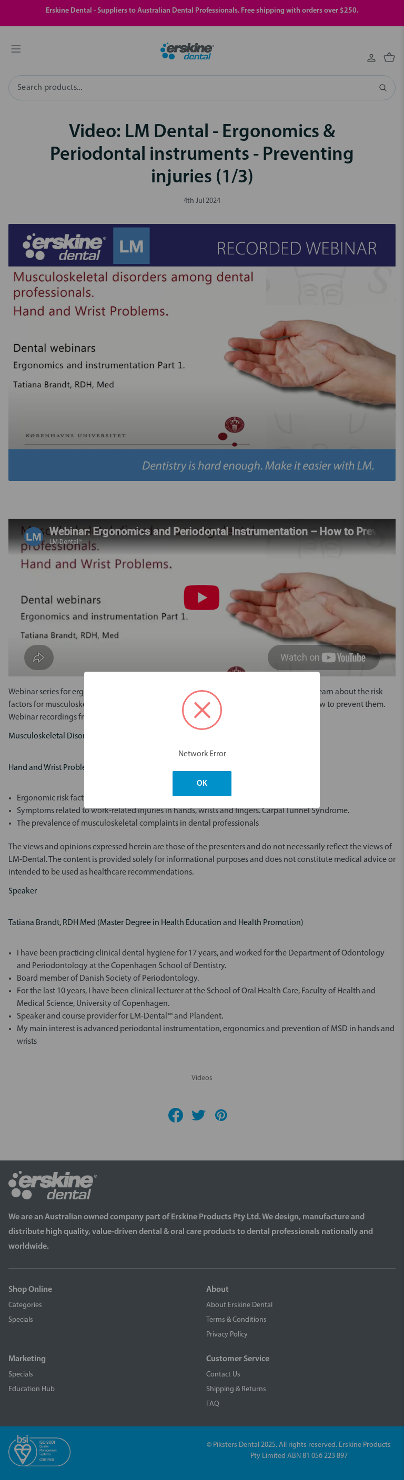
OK (202, 784)
